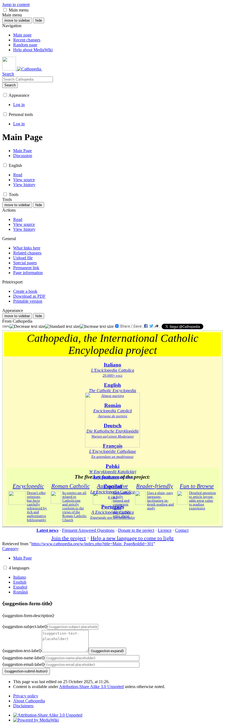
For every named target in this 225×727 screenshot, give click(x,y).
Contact (182, 530)
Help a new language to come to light (132, 538)
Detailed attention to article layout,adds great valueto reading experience (202, 500)
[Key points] (112, 446)
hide (38, 20)
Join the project (68, 538)
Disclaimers (23, 705)
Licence (164, 530)
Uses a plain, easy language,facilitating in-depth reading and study (160, 500)
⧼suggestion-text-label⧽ (22, 650)
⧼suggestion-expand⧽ (107, 651)
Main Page (22, 558)
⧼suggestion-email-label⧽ (23, 664)
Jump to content (16, 4)
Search (10, 85)
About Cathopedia (29, 700)
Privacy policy (25, 696)
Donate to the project (136, 530)
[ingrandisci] (97, 326)
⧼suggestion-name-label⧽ (23, 657)
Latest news (47, 530)
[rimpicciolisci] (27, 326)
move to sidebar (17, 20)
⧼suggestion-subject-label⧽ (24, 626)
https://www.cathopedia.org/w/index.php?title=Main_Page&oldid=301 (92, 543)
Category (10, 548)
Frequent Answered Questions (88, 530)
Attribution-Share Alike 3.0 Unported (91, 686)
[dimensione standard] (62, 326)
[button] (5, 10)
